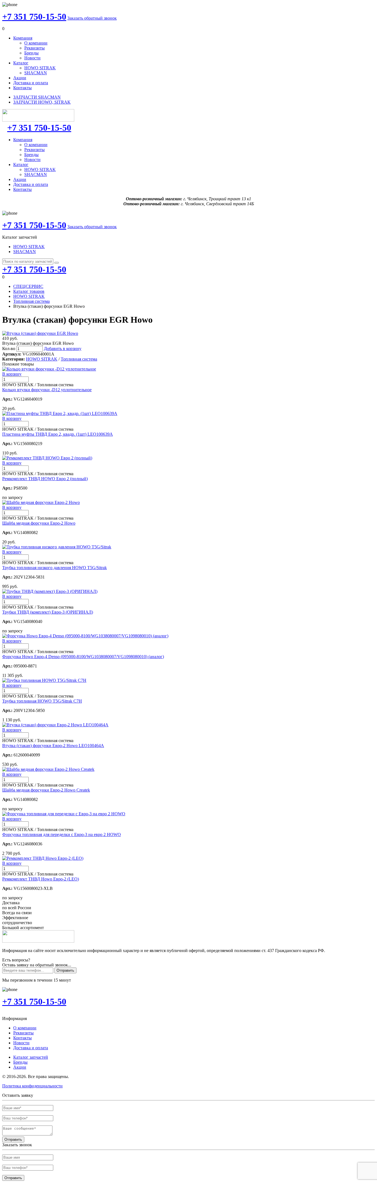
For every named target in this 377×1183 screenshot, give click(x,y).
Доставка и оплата (30, 82)
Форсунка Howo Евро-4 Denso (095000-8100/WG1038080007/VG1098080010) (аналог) (83, 656)
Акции (19, 77)
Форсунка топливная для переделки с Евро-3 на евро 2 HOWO (61, 834)
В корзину (12, 374)
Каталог (20, 63)
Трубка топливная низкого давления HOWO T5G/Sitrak (54, 567)
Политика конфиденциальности (32, 1086)
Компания (22, 38)
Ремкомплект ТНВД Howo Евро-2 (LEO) (40, 879)
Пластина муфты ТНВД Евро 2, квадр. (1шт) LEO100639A (57, 434)
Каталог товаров (28, 291)
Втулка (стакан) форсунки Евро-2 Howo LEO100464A (53, 745)
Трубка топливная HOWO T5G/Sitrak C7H (42, 701)
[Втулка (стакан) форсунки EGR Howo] (40, 333)
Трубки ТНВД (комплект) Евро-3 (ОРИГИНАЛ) (47, 612)
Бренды (31, 53)
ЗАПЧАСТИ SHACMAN (37, 97)
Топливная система (31, 301)
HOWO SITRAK (40, 67)
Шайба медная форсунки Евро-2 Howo (38, 523)
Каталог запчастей (30, 1057)
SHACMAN (35, 72)
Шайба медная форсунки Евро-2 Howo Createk (46, 790)
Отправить (65, 970)
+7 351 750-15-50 (34, 17)
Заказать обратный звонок (92, 18)
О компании (35, 43)
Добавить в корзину (62, 348)
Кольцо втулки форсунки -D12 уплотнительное (47, 389)
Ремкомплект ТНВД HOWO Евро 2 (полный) (45, 478)
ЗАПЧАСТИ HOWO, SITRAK (42, 102)
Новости (32, 58)
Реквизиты (34, 48)
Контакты (22, 87)
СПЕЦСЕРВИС (28, 286)
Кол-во (8, 348)
